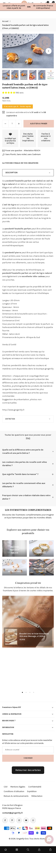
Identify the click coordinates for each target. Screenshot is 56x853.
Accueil (5, 21)
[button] (49, 51)
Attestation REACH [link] (32, 150)
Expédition (32, 791)
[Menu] (16, 849)
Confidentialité (34, 787)
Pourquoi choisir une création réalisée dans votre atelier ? (26, 497)
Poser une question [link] (13, 150)
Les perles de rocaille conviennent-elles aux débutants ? (23, 485)
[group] (28, 51)
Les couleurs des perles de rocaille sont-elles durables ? (24, 464)
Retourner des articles (28, 770)
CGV (5, 787)
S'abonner (28, 758)
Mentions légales (17, 787)
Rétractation (37, 796)
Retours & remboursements (16, 796)
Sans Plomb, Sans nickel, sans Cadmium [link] (23, 154)
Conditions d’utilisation (14, 791)
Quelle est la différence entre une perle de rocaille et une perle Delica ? (22, 451)
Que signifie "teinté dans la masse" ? (20, 474)
